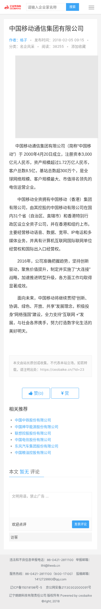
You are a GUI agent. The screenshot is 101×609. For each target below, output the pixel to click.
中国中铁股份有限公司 (33, 420)
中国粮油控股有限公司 (33, 452)
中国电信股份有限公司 (33, 439)
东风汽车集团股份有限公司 (36, 446)
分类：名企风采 (21, 46)
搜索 (72, 7)
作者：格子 (18, 40)
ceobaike (85, 595)
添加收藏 (78, 46)
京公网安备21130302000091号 (68, 587)
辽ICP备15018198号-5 (27, 587)
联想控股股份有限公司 (33, 433)
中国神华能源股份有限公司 (36, 426)
